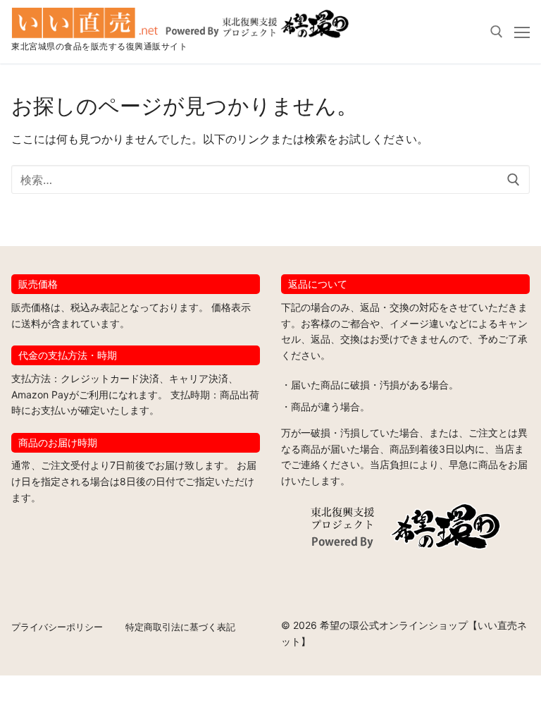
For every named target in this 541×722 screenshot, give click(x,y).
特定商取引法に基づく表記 (180, 626)
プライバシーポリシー (57, 626)
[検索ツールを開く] (496, 31)
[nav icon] (522, 32)
